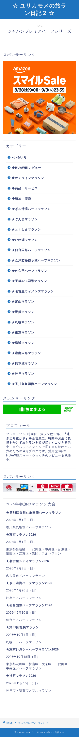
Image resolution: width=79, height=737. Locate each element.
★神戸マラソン (23, 373)
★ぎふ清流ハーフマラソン (31, 209)
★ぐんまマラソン (25, 219)
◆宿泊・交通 (21, 198)
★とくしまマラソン (26, 229)
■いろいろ (19, 157)
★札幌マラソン (23, 322)
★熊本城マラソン (25, 363)
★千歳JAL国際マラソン (29, 281)
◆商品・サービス (25, 188)
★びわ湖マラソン (25, 239)
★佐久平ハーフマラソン (29, 270)
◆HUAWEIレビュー (26, 167)
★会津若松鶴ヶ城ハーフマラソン (36, 260)
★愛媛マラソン (23, 312)
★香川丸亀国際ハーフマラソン (34, 384)
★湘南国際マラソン (26, 353)
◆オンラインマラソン (28, 178)
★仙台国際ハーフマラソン (31, 250)
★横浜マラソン (23, 342)
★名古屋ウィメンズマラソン (33, 291)
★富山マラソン (23, 301)
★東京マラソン (23, 332)
